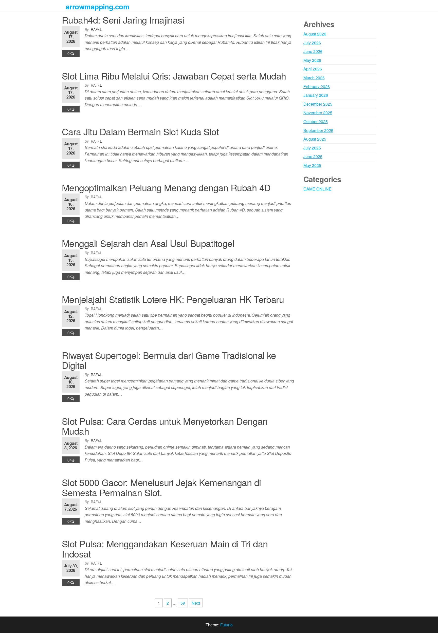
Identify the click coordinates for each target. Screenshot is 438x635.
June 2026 (312, 51)
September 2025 (318, 130)
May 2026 (312, 60)
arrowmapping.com (97, 6)
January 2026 (315, 95)
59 (182, 603)
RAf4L (96, 29)
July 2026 (312, 43)
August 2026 (314, 34)
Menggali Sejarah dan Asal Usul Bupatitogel (148, 243)
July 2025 (312, 148)
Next (196, 603)
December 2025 (317, 104)
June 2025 (312, 156)
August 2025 (314, 139)
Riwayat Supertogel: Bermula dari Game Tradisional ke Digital (169, 360)
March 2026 (314, 78)
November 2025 (317, 113)
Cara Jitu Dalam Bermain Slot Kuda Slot (140, 131)
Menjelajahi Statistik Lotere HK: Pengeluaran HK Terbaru (173, 299)
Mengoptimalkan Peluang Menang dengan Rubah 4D (166, 187)
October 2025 (315, 121)
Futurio (226, 625)
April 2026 (312, 69)
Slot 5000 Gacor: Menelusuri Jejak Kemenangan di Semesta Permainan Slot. (161, 487)
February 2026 (316, 86)
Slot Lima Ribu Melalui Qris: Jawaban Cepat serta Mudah (174, 75)
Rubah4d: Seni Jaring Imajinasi (123, 19)
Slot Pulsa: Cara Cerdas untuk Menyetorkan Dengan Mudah (164, 425)
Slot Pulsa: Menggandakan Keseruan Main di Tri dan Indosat (165, 548)
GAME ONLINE (317, 189)
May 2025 (312, 165)
